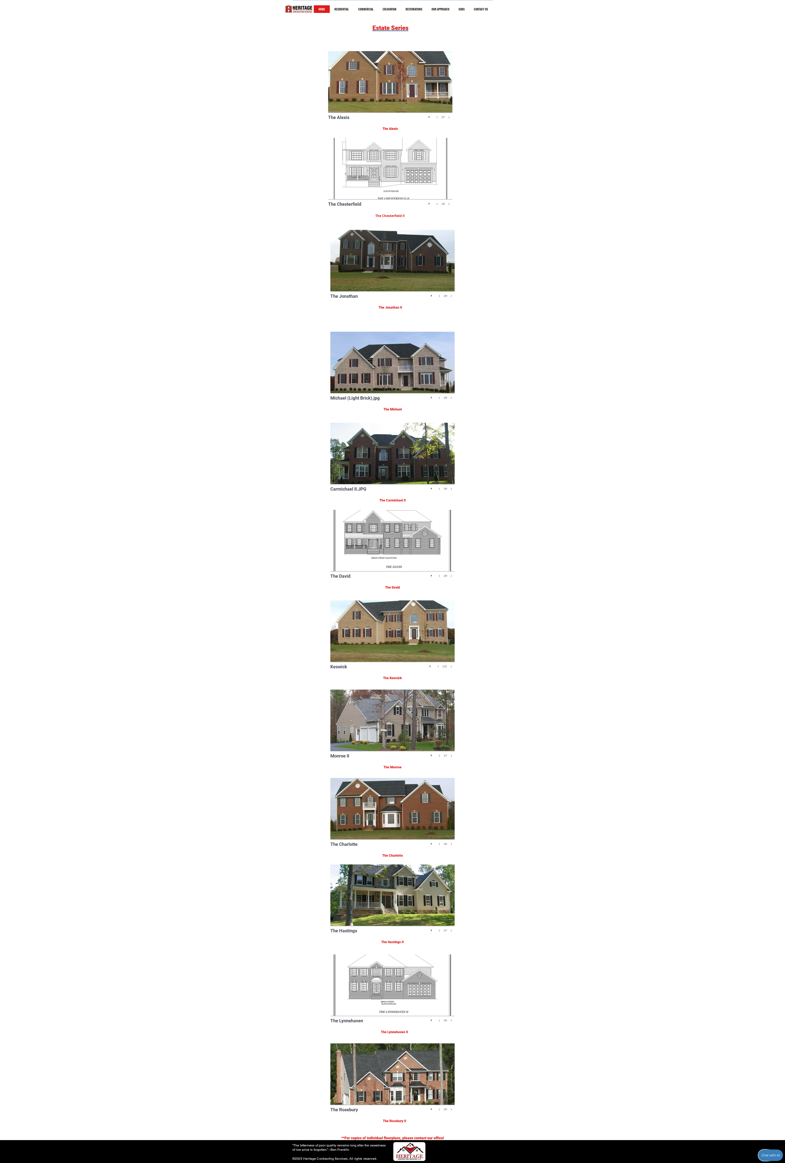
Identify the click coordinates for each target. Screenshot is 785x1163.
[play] (430, 116)
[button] (390, 89)
